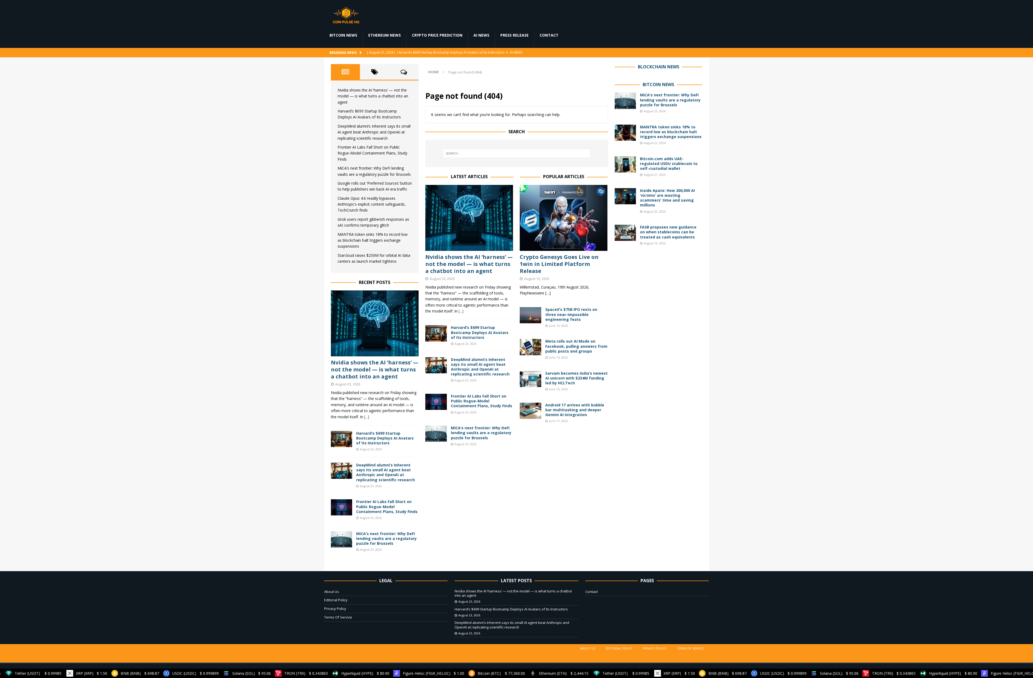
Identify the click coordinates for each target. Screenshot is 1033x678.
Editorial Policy (336, 600)
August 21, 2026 (655, 175)
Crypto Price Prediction (437, 35)
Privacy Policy (335, 608)
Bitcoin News (343, 35)
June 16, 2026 (558, 357)
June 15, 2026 (558, 326)
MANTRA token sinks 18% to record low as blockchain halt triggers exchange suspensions (373, 240)
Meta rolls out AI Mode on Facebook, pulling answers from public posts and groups (576, 346)
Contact (549, 35)
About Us (331, 591)
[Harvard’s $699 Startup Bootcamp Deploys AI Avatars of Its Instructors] (436, 333)
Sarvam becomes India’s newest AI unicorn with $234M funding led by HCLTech (576, 378)
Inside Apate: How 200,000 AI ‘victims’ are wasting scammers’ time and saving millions (667, 198)
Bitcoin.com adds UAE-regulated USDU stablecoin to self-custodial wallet (669, 163)
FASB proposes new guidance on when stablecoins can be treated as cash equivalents (668, 231)
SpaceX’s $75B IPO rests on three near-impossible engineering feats (571, 314)
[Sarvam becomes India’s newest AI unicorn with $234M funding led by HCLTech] (530, 379)
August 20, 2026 (655, 211)
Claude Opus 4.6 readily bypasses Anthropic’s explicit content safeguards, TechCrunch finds (372, 204)
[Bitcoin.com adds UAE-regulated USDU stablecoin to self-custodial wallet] (625, 164)
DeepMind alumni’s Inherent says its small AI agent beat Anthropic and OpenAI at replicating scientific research (480, 367)
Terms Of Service (338, 617)
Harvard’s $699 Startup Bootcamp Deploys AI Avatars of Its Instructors (479, 332)
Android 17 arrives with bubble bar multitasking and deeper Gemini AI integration (574, 409)
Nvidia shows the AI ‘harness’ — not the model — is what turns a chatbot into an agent (469, 264)
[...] (461, 311)
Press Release (514, 35)
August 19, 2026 (536, 278)
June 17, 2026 (558, 421)
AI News (481, 35)
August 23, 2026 (442, 278)
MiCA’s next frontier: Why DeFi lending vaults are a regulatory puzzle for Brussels (481, 432)
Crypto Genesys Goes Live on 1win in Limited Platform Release (559, 264)
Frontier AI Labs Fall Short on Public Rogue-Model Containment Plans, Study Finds (481, 401)
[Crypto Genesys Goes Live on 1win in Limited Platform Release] (564, 218)
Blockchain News (658, 67)
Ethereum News (384, 35)
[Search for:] (516, 153)
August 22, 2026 (655, 143)
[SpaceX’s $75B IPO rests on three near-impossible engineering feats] (530, 315)
